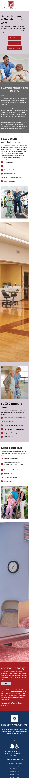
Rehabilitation (14, 38)
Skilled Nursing (14, 43)
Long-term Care (14, 48)
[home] (10, 5)
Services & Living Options (14, 763)
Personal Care (14, 774)
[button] (27, 5)
